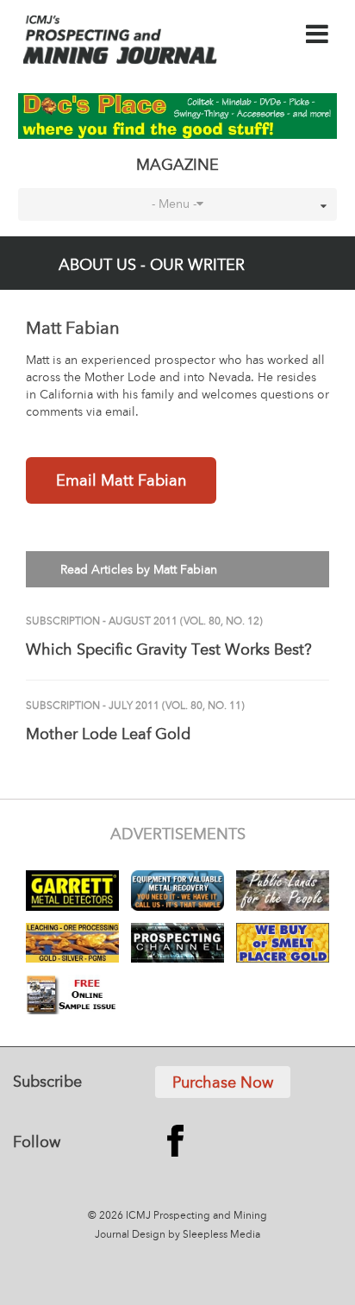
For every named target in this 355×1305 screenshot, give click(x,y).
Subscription (63, 622)
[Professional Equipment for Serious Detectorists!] (178, 116)
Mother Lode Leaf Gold (108, 735)
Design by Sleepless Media (196, 1235)
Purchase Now (222, 1083)
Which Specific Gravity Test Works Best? (169, 650)
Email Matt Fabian (121, 481)
